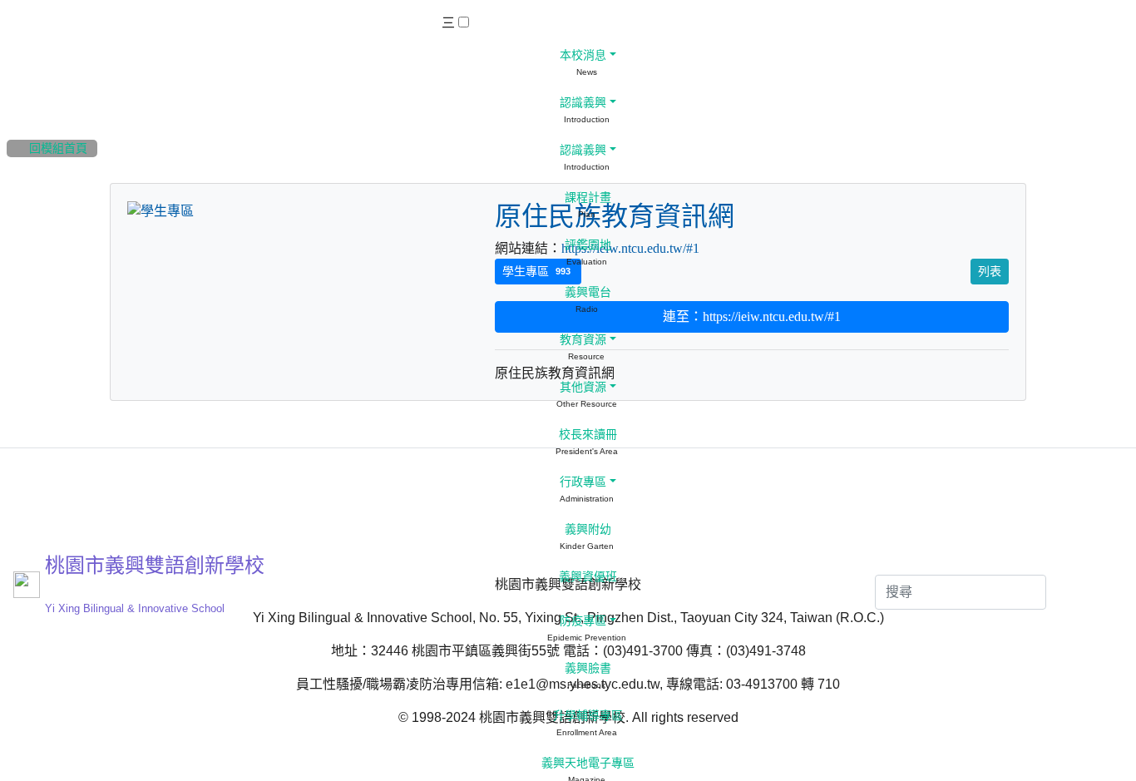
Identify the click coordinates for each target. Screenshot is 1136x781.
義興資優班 (586, 577)
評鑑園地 (586, 245)
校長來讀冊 (586, 434)
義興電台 (586, 292)
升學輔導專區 (586, 715)
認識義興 (581, 102)
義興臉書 (586, 668)
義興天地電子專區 (586, 763)
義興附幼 (586, 529)
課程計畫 (586, 197)
